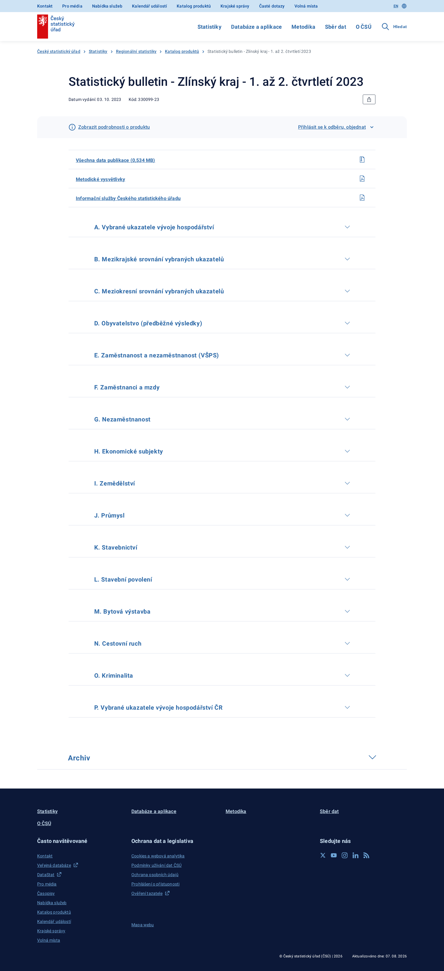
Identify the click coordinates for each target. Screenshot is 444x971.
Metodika (303, 27)
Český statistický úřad (58, 51)
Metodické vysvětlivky (100, 179)
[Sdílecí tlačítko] (369, 99)
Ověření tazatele (146, 893)
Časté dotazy (272, 6)
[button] (80, 841)
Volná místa (306, 6)
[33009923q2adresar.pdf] (362, 198)
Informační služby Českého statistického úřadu (128, 198)
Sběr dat (335, 27)
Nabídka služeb (107, 6)
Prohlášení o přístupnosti (155, 884)
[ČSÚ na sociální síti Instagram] (345, 855)
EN (396, 6)
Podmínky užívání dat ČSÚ (156, 865)
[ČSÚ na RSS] (366, 855)
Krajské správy (234, 6)
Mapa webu (142, 924)
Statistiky (209, 27)
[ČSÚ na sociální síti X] (323, 855)
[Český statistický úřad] (56, 27)
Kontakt (45, 6)
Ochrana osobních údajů (155, 874)
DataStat (45, 874)
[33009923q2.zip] (362, 159)
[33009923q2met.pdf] (362, 179)
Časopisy (46, 893)
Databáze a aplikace (256, 27)
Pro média (72, 6)
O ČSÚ (364, 27)
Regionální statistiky (136, 51)
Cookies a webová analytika (158, 855)
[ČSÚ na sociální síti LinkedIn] (355, 855)
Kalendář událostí (149, 6)
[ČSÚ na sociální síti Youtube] (334, 855)
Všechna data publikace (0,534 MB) (115, 160)
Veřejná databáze (54, 865)
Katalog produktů (194, 6)
